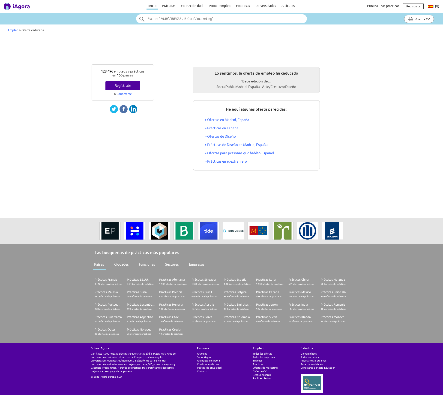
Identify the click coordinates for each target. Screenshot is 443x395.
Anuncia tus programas (313, 360)
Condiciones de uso (208, 364)
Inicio (152, 6)
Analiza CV (422, 19)
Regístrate (123, 86)
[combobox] (221, 18)
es (436, 7)
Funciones (147, 264)
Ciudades (121, 264)
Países (99, 264)
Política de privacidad (209, 367)
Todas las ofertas (262, 353)
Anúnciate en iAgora (208, 360)
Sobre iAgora (204, 357)
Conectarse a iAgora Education (318, 367)
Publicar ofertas (262, 378)
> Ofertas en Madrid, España (227, 120)
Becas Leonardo (262, 374)
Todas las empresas (264, 357)
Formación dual (192, 6)
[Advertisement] (221, 49)
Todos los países (310, 357)
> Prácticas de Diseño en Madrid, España (236, 145)
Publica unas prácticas (383, 6)
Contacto (202, 371)
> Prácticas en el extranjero (226, 161)
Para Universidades (312, 364)
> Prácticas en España (221, 128)
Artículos (288, 6)
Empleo (13, 30)
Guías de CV (259, 371)
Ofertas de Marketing (265, 367)
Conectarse (124, 94)
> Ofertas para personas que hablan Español (239, 153)
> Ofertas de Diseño (220, 136)
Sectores (172, 264)
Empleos (257, 360)
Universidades (265, 6)
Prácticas (168, 6)
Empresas (243, 6)
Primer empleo (219, 6)
